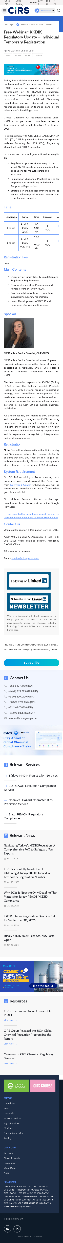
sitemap (38, 1237)
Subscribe (32, 662)
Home (33, 2)
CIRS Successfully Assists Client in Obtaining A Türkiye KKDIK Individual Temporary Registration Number (27, 873)
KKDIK (27, 55)
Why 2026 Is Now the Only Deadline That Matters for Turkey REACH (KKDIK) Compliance (30, 896)
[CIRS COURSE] (42, 1086)
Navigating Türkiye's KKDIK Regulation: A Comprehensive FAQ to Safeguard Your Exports (29, 849)
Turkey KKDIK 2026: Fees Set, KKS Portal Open (29, 938)
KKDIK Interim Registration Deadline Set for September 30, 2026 (29, 918)
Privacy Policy (24, 1237)
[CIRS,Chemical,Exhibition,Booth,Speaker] (31, 976)
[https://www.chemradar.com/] (31, 740)
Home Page (8, 24)
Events (49, 24)
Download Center (20, 484)
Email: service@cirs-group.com (17, 1206)
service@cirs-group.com (25, 558)
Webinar (17, 55)
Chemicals (24, 24)
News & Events (37, 24)
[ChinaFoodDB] (16, 1086)
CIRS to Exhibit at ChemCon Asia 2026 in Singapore (37, 645)
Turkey (8, 55)
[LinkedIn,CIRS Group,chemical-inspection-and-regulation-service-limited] (17, 1229)
